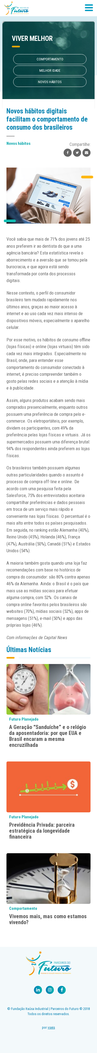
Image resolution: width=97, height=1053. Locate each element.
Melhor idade (49, 70)
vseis (51, 1027)
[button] (89, 6)
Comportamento (50, 59)
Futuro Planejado (24, 719)
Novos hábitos (50, 82)
